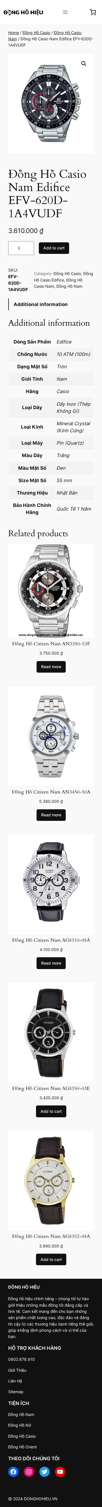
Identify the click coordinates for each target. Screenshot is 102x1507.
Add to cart (54, 247)
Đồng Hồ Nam (69, 286)
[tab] (51, 304)
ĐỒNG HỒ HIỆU (24, 1287)
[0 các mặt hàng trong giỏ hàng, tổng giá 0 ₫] (93, 12)
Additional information (41, 304)
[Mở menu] (65, 12)
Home (13, 32)
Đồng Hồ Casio (36, 32)
